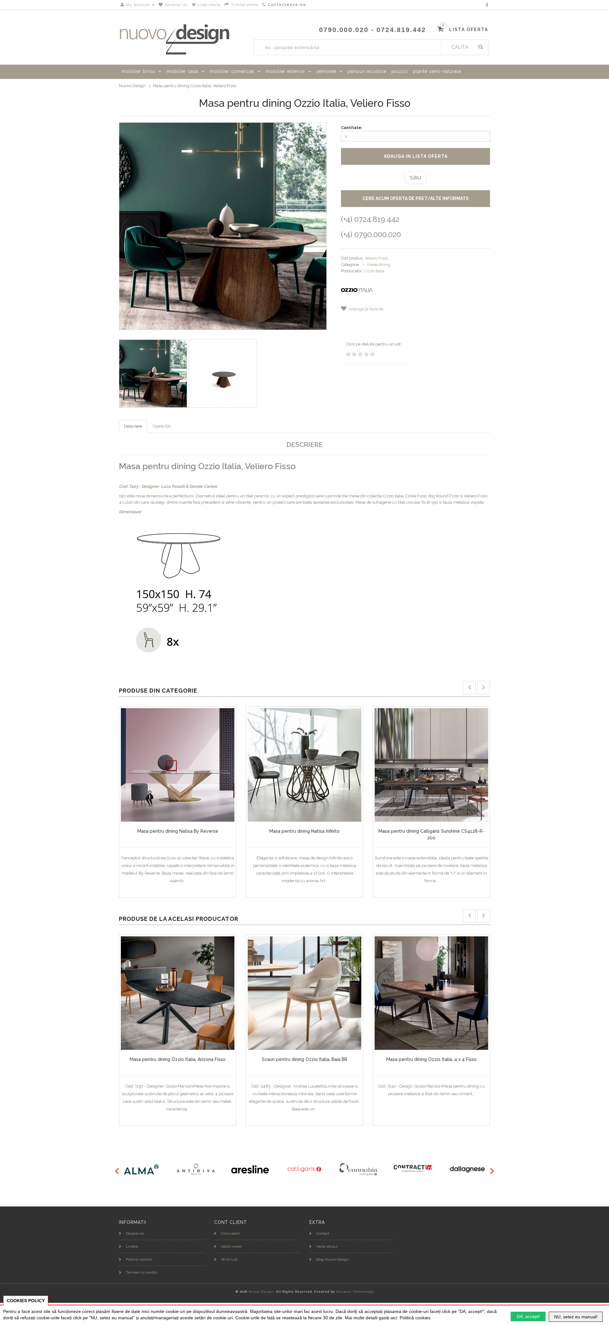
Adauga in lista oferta (416, 156)
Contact (322, 1233)
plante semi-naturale (437, 71)
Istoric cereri (231, 1246)
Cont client (230, 1233)
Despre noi (135, 1233)
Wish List (229, 1259)
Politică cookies (139, 1259)
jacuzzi (399, 71)
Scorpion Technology (355, 1291)
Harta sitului (326, 1246)
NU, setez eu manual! (576, 1316)
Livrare (132, 1246)
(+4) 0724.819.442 (370, 219)
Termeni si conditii (141, 1272)
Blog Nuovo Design (332, 1259)
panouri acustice (367, 71)
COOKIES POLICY (26, 1300)
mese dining (378, 264)
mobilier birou (138, 71)
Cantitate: (352, 127)
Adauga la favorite (365, 309)
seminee (326, 71)
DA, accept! (528, 1316)
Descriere (133, 426)
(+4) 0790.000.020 (371, 234)
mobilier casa (182, 71)
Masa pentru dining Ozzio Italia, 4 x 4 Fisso (431, 1059)
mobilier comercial (232, 71)
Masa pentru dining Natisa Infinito (304, 831)
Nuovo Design (132, 85)
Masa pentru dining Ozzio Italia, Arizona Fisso (178, 1059)
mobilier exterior (285, 71)
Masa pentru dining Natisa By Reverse (177, 831)
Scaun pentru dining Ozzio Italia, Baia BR (304, 1059)
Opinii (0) (161, 426)
